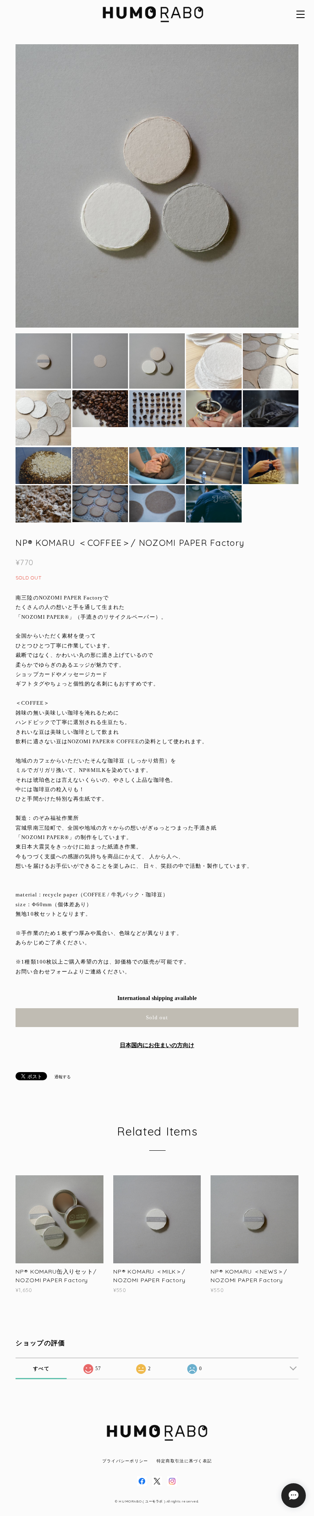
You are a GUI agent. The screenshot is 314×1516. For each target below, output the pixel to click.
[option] (157, 186)
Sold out (157, 1017)
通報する (62, 1077)
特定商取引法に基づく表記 (184, 1461)
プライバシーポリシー (125, 1461)
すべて (41, 1368)
